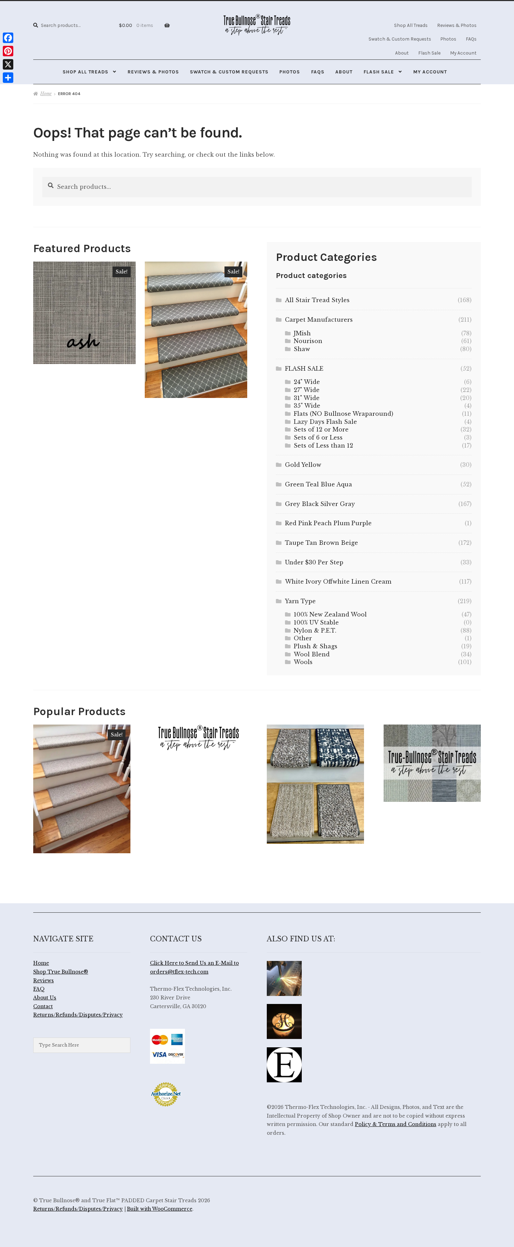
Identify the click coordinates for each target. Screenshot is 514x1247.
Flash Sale (429, 53)
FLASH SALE (304, 368)
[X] (8, 64)
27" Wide (307, 389)
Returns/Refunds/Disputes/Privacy (78, 1015)
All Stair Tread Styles (317, 300)
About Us (44, 998)
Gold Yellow (303, 464)
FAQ (39, 989)
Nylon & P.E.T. (315, 630)
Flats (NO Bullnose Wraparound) (343, 413)
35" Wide (307, 405)
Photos (448, 39)
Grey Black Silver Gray (320, 503)
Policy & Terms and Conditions (395, 1124)
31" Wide (307, 397)
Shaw (302, 348)
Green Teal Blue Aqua (318, 484)
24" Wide (307, 381)
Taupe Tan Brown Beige (321, 542)
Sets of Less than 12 (323, 445)
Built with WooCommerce (159, 1209)
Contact (43, 1007)
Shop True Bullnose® (60, 972)
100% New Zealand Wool (330, 614)
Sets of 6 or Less (318, 437)
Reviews (43, 981)
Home (45, 93)
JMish (302, 333)
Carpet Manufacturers (319, 319)
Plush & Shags (315, 646)
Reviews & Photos (457, 25)
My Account (463, 53)
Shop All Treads (411, 25)
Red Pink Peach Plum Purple (328, 523)
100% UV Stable (316, 622)
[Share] (8, 77)
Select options (84, 312)
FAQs (471, 39)
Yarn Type (300, 601)
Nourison (308, 340)
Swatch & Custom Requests (400, 39)
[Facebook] (8, 37)
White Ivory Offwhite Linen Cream (338, 581)
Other (303, 638)
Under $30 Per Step (314, 562)
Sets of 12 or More (321, 429)
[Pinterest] (8, 51)
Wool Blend (312, 654)
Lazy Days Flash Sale (325, 421)
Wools (303, 661)
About (402, 53)
